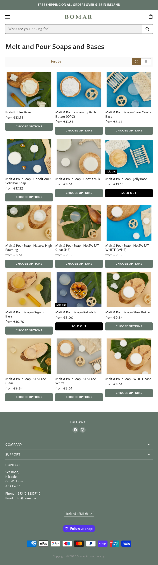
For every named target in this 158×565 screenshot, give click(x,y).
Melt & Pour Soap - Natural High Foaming (28, 248)
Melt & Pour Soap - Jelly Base (126, 179)
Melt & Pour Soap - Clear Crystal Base (128, 114)
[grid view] (136, 61)
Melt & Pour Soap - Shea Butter (128, 312)
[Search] (147, 29)
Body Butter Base (18, 112)
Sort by (56, 61)
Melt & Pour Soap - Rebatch (75, 312)
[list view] (146, 61)
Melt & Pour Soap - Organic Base (25, 314)
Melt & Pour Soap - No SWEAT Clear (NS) (77, 248)
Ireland (77, 514)
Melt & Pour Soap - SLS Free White (75, 381)
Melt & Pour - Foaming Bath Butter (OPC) (75, 114)
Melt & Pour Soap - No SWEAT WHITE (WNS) (127, 248)
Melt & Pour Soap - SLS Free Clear (25, 381)
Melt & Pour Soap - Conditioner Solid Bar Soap (28, 181)
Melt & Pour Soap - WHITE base (128, 379)
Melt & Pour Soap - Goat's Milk (77, 179)
